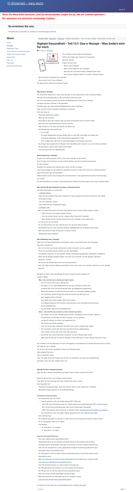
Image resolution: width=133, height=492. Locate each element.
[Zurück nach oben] (130, 489)
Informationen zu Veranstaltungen (18, 51)
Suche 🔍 (122, 9)
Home (9, 43)
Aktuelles (10, 45)
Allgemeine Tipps (13, 48)
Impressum (10, 63)
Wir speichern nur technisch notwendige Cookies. (28, 18)
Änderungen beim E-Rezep (48, 233)
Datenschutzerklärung (14, 66)
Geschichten (11, 57)
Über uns (10, 60)
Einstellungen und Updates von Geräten (93, 410)
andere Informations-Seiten (16, 54)
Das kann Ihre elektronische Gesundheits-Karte (55, 462)
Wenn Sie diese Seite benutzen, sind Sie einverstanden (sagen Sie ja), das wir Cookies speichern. (53, 14)
